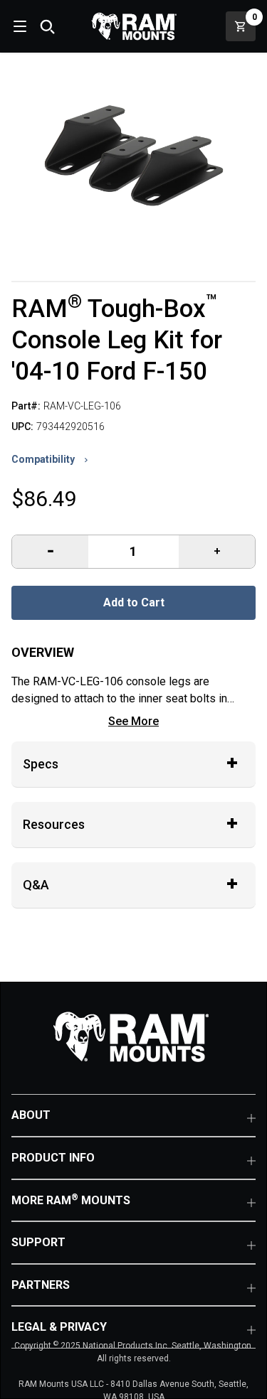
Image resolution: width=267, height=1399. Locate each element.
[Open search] (47, 26)
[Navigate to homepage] (134, 26)
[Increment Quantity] (50, 551)
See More (133, 721)
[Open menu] (18, 26)
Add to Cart (133, 602)
